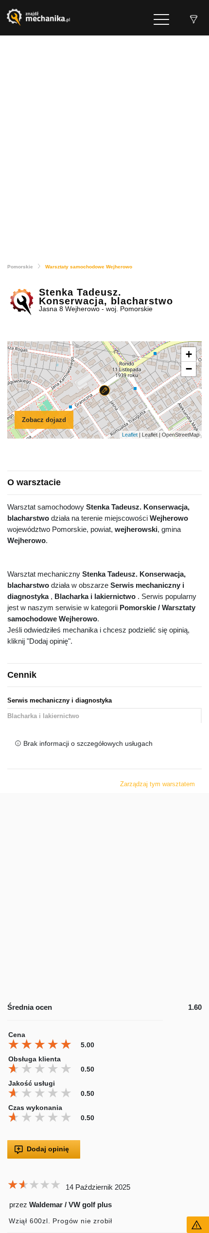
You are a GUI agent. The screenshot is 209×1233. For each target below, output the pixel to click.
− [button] (189, 369)
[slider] (41, 1044)
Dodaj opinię (48, 1149)
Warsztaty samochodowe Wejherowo (88, 266)
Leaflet (130, 435)
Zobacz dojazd (44, 419)
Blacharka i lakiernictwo (43, 716)
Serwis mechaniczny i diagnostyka (59, 700)
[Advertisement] (104, 144)
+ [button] (189, 354)
